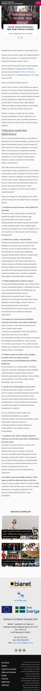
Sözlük (4, 675)
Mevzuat (4, 678)
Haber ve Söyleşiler (8, 672)
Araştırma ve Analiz (8, 669)
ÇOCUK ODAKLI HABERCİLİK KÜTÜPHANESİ (12, 3)
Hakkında (5, 685)
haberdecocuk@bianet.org (22, 643)
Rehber (4, 666)
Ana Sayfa (5, 662)
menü (38, 3)
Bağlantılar (5, 682)
